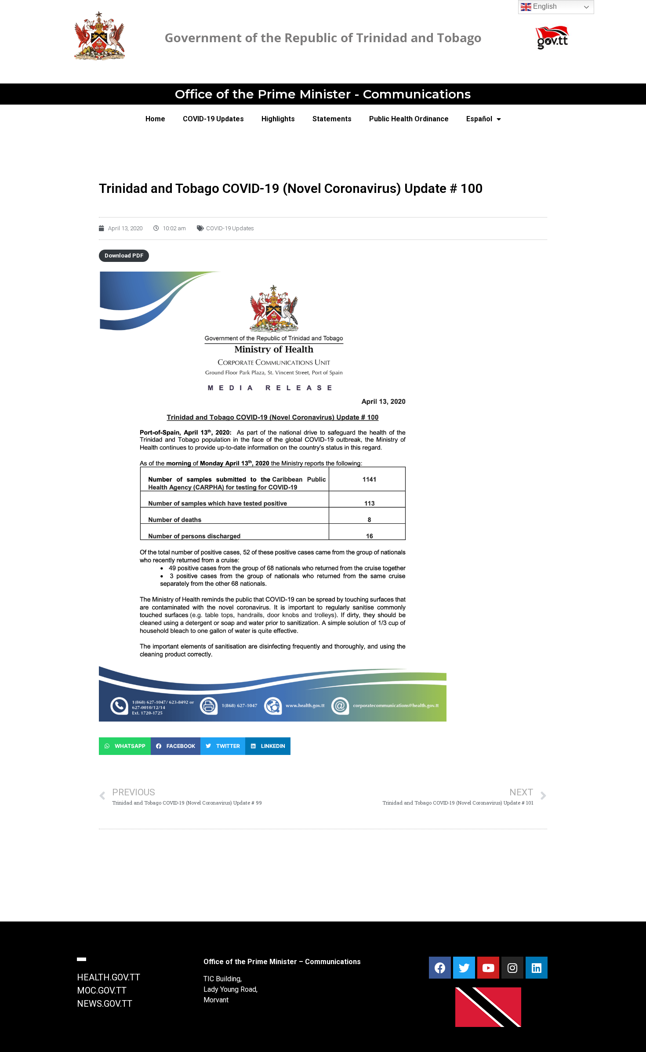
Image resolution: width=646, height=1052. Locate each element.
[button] (125, 746)
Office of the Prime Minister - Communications (323, 94)
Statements (332, 119)
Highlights (278, 119)
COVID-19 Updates (213, 119)
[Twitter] (464, 968)
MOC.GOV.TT (102, 990)
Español (479, 119)
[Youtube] (488, 968)
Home (155, 119)
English (544, 6)
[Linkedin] (537, 968)
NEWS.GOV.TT (104, 1003)
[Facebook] (440, 968)
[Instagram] (512, 968)
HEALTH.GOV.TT (108, 977)
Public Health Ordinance (409, 119)
